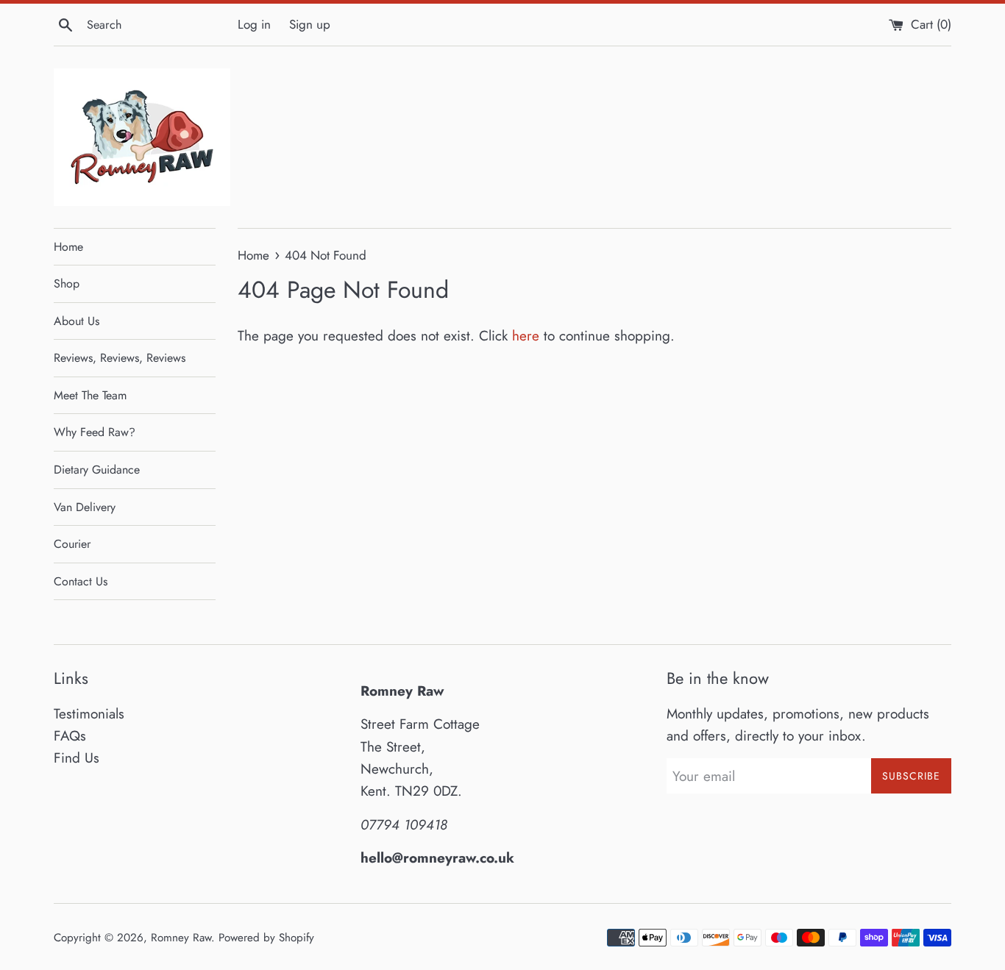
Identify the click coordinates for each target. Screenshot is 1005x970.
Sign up (309, 24)
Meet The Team (90, 395)
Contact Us (80, 581)
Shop (66, 283)
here (525, 336)
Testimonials (89, 714)
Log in (254, 24)
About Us (76, 321)
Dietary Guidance (97, 469)
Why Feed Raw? (94, 432)
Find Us (76, 758)
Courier (72, 543)
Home (68, 246)
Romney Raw (181, 938)
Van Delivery (85, 507)
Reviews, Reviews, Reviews (119, 357)
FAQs (70, 736)
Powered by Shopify (266, 938)
